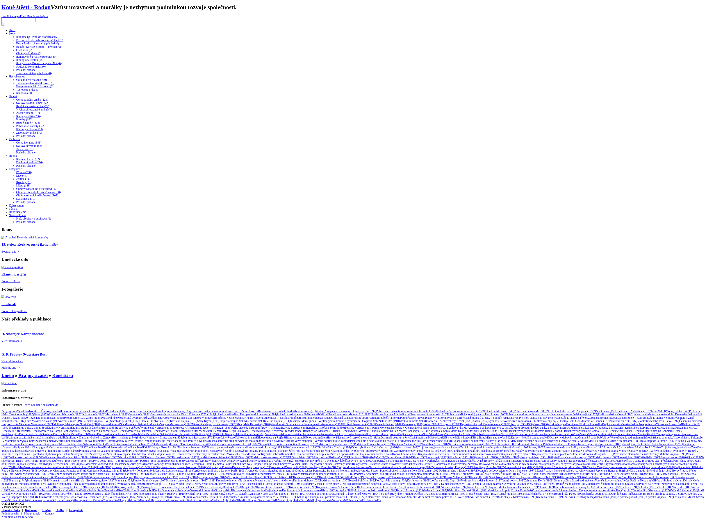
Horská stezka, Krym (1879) (272, 487)
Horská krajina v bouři (405, 454)
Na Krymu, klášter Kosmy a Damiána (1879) (511, 487)
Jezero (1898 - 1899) (84, 460)
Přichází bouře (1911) (597, 493)
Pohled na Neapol (637, 424)
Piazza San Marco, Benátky (659, 427)
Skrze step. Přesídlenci (661, 460)
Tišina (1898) (418, 457)
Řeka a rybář (647, 480)
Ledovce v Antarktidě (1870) (634, 411)
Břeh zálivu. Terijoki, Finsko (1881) (468, 490)
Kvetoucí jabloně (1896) (222, 457)
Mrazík (144, 417)
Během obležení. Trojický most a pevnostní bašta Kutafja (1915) (596, 490)
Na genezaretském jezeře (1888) (272, 473)
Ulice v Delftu (372, 500)
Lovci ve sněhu (593, 424)
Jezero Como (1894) (399, 457)
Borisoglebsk (136, 463)
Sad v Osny (596, 467)
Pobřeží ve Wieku (607, 437)
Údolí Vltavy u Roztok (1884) (160, 447)
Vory (598, 480)
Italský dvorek (116, 483)
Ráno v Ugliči (595, 447)
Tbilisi (127, 490)
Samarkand (264, 500)
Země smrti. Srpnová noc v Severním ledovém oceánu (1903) (307, 424)
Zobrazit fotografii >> (14, 311)
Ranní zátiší (63, 467)
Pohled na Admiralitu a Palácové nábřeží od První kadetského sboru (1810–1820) (324, 414)
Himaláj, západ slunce (63, 480)
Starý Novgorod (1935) (502, 477)
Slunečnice (26, 490)
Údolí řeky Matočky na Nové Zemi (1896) (76, 424)
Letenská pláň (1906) (258, 483)
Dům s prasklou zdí (30, 434)
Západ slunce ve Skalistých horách (668, 417)
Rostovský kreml (342, 463)
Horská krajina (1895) (510, 493)
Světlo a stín (454, 417)
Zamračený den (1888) (170, 460)
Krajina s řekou (458, 460)
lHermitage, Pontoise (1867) (323, 467)
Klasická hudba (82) (28, 159)
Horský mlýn (308, 460)
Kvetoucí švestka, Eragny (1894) (453, 467)
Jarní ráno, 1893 (683, 460)
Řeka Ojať (526, 473)
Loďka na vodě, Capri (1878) (447, 480)
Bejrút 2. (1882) (663, 470)
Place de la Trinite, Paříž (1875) (73, 477)
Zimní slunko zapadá (118, 454)
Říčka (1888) (243, 457)
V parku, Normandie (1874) (604, 473)
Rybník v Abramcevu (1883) (466, 473)
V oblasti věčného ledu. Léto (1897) (658, 421)
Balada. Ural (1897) (435, 490)
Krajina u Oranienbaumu (20, 483)
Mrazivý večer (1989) (509, 483)
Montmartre (524, 444)
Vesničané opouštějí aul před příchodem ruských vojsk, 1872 (223, 444)
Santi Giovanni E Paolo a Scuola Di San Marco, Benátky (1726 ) (389, 430)
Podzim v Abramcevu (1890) (371, 473)
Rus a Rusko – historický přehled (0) (37, 43)
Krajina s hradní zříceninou (434, 454)
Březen (276, 411)
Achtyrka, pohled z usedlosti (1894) (375, 490)
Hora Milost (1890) (455, 493)
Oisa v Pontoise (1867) (522, 470)
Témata (13, 208)
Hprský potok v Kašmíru (88, 500)
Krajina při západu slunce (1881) (603, 444)
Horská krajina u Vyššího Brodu (25, 463)
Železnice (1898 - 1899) (131, 457)
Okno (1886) (541, 424)
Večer (583, 434)
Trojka (102, 444)
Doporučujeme (17, 211)
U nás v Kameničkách (444, 483)
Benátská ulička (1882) (361, 480)
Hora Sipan (137, 490)
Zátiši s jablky (205, 434)
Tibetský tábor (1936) (572, 477)
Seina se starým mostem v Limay (325, 434)
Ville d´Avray (437, 434)
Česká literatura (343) (28, 142)
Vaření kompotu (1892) (122, 497)
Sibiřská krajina (156, 454)
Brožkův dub (521, 450)
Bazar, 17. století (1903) (410, 490)
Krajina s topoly (291, 490)
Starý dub (445, 450)
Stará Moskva (637, 447)
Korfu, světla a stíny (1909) (391, 480)
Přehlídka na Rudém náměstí (63, 450)
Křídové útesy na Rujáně (270, 437)
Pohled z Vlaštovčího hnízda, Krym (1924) (116, 493)
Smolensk (8, 304)
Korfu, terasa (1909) (418, 480)
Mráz (125, 411)
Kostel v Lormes (614, 434)
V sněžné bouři (138, 444)
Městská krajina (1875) (209, 473)
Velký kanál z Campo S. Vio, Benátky (596, 430)
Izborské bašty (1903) (431, 477)
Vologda (85, 450)
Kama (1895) (179, 497)
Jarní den (40, 483)
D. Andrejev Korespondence (22, 334)
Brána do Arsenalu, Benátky (473, 427)
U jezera (66, 411)
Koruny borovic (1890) (302, 487)
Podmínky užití (10, 513)
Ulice (646, 430)
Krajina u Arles (411, 440)
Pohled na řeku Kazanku (326, 450)
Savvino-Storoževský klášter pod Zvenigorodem (383, 450)
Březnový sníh (239, 490)
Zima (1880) (654, 473)
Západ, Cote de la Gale (636, 444)
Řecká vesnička (575, 424)
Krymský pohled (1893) (631, 497)
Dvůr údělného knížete (623, 493)
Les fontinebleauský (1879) (300, 444)
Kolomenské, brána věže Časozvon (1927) (390, 497)
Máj (104, 417)
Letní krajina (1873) (128, 477)
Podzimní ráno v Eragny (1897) (457, 470)
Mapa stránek (32, 513)
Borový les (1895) (588, 487)
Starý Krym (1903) (208, 421)
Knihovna (14, 139)
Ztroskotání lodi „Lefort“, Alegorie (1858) (570, 411)
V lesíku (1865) (647, 487)
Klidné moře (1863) (93, 414)
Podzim (92, 490)
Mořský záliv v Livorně (129, 440)
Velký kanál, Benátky (630, 430)
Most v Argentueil (188, 427)
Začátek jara (155, 417)
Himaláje (68, 500)
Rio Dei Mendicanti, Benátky (206, 430)
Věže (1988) (555, 483)
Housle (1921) (104, 467)
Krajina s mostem (511, 460)
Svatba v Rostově (390, 463)
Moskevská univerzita (34, 450)
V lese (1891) (630, 487)
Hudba (13, 155)
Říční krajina (441, 460)
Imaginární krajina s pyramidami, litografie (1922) (352, 421)
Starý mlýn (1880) (577, 473)
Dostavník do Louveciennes (492, 470)
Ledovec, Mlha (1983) (535, 483)
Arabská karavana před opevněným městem (232, 440)
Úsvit (38, 411)
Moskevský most (236, 454)
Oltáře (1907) (147, 421)
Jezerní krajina (256, 490)
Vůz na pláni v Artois (457, 434)
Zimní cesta (467, 450)
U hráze (455, 450)
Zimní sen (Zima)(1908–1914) (154, 497)
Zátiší (193, 434)
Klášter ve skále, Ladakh (150, 500)
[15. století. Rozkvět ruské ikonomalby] (24, 237)
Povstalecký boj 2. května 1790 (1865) (560, 421)
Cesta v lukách (620, 450)
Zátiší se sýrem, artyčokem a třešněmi (575, 463)
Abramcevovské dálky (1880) (318, 490)
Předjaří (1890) (378, 457)
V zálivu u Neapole (566, 460)
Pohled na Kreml (674, 480)
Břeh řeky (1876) (189, 477)
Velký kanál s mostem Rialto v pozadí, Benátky (546, 430)
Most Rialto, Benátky (630, 427)
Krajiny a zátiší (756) (28, 116)
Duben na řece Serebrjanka (188, 463)
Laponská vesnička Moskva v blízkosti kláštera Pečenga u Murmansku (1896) (146, 424)
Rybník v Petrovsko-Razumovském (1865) (513, 421)
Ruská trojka (113, 444)
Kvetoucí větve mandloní (298, 440)
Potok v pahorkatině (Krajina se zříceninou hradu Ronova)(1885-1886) (248, 447)
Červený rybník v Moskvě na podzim (235, 450)
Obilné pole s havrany (270, 440)
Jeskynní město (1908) (414, 421)
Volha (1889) (39, 460)
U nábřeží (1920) (135, 483)
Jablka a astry (178, 411)
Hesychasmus (17, 76)
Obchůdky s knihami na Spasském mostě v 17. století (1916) (260, 497)
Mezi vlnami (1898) (116, 414)
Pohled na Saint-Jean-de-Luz (538, 460)
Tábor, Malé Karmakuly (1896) (253, 424)
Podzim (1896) (148, 460)
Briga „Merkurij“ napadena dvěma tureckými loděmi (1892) (341, 411)
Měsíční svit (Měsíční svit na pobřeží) (528, 437)
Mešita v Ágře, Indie (224, 500)
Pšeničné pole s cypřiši (363, 440)
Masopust (587, 454)
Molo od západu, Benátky (603, 427)
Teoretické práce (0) (27, 89)
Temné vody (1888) (512, 480)
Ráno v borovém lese (565, 487)
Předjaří (659, 480)
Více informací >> (12, 341)
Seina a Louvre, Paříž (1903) (228, 470)
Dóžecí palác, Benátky (544, 427)
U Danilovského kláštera (445, 463)
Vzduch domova (570, 450)
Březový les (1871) (48, 487)
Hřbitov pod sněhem (315, 437)
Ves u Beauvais (274, 434)
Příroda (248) (24, 172)
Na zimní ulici (247, 480)
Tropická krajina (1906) (233, 421)
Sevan (100, 490)
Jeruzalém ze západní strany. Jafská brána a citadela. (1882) (81, 473)
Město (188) (23, 185)
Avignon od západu (19, 437)
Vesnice (188, 460)
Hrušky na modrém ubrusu (216, 411)
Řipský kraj (256, 460)
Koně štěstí (62, 375)
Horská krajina (359, 454)
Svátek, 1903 (520, 447)
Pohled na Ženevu (101, 437)
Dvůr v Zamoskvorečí (245, 411)
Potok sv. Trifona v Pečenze (181, 454)
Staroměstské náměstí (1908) (371, 483)
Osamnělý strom (587, 437)
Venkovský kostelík (238, 460)
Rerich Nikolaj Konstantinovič (40, 404)
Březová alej (265, 411)
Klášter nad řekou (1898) (130, 473)
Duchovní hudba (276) (29, 162)
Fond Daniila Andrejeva (34, 16)
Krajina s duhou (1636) (306, 480)
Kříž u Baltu (478, 437)
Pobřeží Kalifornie (389, 417)
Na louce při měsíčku (501, 450)
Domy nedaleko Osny (616, 467)
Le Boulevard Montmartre (338, 470)
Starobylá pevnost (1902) (124, 421)
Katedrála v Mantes (635, 434)
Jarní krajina (163, 411)
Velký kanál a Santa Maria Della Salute (449, 430)
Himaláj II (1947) (479, 477)
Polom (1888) (545, 487)
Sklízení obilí (90, 444)
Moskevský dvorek (129, 417)
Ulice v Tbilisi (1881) (280, 477)
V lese (576, 434)
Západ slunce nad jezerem (603, 417)
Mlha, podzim (320, 457)
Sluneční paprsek (81, 411)
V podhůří (496, 417)
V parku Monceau (380, 427)
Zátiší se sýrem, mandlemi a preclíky (532, 463)
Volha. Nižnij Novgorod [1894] (441, 424)
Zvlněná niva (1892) (197, 493)
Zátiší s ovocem (249, 434)
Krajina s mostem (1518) (50, 417)
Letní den (14, 490)
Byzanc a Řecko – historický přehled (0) (39, 40)
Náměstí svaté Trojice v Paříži (484, 460)
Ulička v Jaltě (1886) (300, 457)
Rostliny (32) (23, 182)
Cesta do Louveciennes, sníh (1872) (176, 470)
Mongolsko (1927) (104, 480)
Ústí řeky (484, 417)
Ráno (67, 437)
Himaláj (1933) (124, 480)
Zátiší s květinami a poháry (630, 463)
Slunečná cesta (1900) (104, 477)
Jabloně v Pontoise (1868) (140, 470)
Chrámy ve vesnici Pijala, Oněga (297, 463)
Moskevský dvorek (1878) (238, 473)
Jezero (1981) (480, 483)
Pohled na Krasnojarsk (626, 483)
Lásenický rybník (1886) (304, 447)
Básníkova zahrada (339, 440)
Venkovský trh (654, 454)
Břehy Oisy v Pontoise (219, 467)
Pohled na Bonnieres (661, 430)
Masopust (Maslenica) (168, 444)
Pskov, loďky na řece (575, 447)
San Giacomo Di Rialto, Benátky (332, 430)
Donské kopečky (154, 463)
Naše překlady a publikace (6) (33, 218)
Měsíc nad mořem (495, 437)
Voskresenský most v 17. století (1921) (231, 493)
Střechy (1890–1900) (521, 424)
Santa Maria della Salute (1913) (483, 480)
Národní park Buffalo (298, 417)
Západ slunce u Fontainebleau (567, 444)
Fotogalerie (15, 169)
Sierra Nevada (417, 417)
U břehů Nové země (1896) (359, 424)
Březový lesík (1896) (129, 487)
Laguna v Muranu (185, 473)
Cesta (211, 450)
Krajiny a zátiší (33, 375)
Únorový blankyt (51, 411)
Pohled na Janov (540, 434)
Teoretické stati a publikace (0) (34, 73)
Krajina (240, 417)
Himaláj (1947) (18, 480)
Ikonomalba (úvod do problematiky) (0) (39, 36)
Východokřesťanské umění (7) (34, 109)
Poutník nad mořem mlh (632, 437)
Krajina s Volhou (685, 440)
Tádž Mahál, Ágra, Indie (285, 500)
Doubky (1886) (232, 487)
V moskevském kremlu (545, 490)
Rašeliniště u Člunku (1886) (334, 447)
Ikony (12, 33)
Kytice (15, 434)
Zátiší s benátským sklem (660, 463)
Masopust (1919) (603, 454)
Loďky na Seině (126, 427)
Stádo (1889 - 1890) (85, 457)
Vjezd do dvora (26, 411)
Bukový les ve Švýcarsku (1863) (160, 487)
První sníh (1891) (439, 473)
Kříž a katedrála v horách (456, 437)
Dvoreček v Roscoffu (225, 437)
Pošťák (151, 444)
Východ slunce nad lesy (534, 417)
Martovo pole (200, 450)
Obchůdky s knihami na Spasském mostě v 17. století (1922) (330, 497)
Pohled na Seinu (400, 460)
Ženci (596, 460)
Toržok (649, 447)
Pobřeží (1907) (16, 421)
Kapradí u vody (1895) (579, 457)
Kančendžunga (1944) (306, 477)
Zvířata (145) (23, 178)
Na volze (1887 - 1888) (109, 460)
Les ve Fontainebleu (294, 434)
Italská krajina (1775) (585, 414)
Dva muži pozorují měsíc (395, 437)
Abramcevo (300, 411)
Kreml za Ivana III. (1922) (551, 497)
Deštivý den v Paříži (422, 460)
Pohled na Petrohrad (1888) (530, 411)
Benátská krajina (40, 437)
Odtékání (483, 450)
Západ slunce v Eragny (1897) (416, 467)
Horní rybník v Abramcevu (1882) (27, 473)
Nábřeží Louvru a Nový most (354, 460)
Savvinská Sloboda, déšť (425, 450)
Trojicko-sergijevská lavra (475, 447)
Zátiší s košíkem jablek (226, 434)
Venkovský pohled (611, 480)
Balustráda (287, 411)
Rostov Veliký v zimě (616, 447)
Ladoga (492, 483)
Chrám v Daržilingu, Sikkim (119, 500)
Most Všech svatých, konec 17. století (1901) (280, 493)
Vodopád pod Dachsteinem (113, 463)
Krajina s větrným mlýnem (516, 454)
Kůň (46, 444)
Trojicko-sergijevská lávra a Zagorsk (439, 447)
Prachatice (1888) (408, 447)
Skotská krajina (247, 437)
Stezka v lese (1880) (610, 487)
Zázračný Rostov (477, 463)
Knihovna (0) (24, 93)
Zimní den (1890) (107, 457)
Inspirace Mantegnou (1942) (306, 421)
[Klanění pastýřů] (12, 267)
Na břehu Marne (143, 434)
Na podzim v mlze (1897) (316, 483)
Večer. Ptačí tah (631, 480)
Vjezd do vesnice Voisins (354, 467)
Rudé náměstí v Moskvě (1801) (616, 414)
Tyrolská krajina (470, 417)
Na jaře (584, 450)
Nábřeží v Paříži (540, 444)
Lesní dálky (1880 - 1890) (492, 457)
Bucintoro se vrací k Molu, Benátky (510, 427)
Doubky (218, 487)
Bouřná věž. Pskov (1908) (569, 493)
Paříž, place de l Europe (245, 427)
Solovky (500, 463)
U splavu (68, 457)
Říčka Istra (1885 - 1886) (462, 457)
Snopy (562, 457)
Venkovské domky (201, 490)
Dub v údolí (57, 437)
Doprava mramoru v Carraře (98, 440)
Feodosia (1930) (256, 421)
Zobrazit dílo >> (10, 251)
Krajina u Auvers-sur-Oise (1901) (159, 477)
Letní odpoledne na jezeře (158, 440)
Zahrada (393, 467)
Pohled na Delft (355, 500)
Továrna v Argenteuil (357, 427)
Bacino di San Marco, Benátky (439, 427)
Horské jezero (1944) (380, 477)
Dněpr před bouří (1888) (23, 497)
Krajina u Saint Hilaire (687, 467)
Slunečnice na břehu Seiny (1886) (325, 427)
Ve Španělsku (605, 483)
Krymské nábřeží (271, 454)
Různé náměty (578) (28, 122)
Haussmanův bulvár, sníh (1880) (28, 427)
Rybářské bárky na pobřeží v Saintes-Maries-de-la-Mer (483, 440)
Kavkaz (53, 444)
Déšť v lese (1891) (190, 487)
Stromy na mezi (80, 454)
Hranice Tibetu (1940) (547, 477)
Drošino (168, 463)
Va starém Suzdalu (635, 454)
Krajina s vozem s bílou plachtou (551, 454)
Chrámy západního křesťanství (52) (36, 188)
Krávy (261, 434)
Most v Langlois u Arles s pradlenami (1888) (614, 440)
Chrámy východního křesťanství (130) (38, 192)
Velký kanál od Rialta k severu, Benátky (495, 430)
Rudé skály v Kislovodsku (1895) (516, 497)
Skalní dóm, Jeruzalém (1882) (549, 473)
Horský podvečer (205, 417)
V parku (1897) (684, 487)
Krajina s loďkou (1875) (213, 477)
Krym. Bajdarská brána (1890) (599, 497)
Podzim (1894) (131, 460)
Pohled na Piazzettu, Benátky (145, 430)
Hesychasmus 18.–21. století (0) (34, 86)
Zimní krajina (94, 417)
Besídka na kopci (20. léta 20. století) (510, 490)
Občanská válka (340, 417)
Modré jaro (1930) (75, 417)
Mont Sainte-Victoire (165, 434)
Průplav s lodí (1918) (157, 483)
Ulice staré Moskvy (281, 480)
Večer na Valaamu (100, 450)
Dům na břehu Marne (65, 434)
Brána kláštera (80, 483)
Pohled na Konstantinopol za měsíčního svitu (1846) (406, 411)
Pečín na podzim (221, 490)
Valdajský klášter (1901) (684, 490)
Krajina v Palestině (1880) (160, 473)
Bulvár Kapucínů (320, 454)
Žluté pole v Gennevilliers (406, 427)
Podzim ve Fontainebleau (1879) (335, 444)
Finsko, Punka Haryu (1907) (149, 480)
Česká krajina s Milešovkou (426, 437)
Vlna (517, 417)
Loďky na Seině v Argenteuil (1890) (157, 427)
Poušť (196, 460)
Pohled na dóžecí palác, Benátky (109, 430)
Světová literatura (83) (29, 145)
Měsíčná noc (253, 454)
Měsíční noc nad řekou (299, 450)
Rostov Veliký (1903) (456, 477)
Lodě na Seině (95, 447)
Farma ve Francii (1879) (597, 421)
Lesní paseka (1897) (455, 487)
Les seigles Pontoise (311, 470)
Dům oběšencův (87, 434)
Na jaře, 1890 (607, 460)
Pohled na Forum (521, 434)
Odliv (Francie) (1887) (624, 421)
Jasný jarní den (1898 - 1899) (537, 457)
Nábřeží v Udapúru (247, 500)
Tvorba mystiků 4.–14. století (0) (35, 83)
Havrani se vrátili (55, 483)
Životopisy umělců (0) (29, 132)
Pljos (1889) (694, 457)
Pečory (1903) (359, 477)
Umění (13, 96)
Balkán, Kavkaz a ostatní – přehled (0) (38, 46)
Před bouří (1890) (359, 457)
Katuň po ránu (269, 463)
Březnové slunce (553, 447)
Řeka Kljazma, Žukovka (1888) (501, 473)
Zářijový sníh (9, 411)
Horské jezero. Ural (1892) (482, 493)
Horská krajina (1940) (97, 421)
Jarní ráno (112, 417)
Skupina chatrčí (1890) (389, 440)
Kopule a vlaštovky (501, 447)
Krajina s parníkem (52, 457)
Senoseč (652, 424)
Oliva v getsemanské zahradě (308, 473)
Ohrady (688, 480)
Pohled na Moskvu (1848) (499, 411)
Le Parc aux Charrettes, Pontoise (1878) (61, 470)
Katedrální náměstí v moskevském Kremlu (659, 414)
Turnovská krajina (52, 490)
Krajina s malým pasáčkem (413, 434)
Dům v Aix (183, 434)
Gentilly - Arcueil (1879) (436, 444)
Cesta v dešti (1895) (180, 483)
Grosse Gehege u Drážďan (365, 437)
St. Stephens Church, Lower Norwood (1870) (179, 467)
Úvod (12, 30)
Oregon (374, 417)
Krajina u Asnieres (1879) (407, 444)
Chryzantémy (193, 411)
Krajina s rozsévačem (614, 424)
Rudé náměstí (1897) (485, 497)
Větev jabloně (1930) (78, 493)
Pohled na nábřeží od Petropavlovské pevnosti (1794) (246, 414)
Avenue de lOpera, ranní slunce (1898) (651, 467)
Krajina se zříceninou (56, 463)
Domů (184, 444)
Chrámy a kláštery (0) (28, 53)
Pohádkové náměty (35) (30, 126)
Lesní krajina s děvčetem (83, 463)
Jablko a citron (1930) (83, 467)
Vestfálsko (508, 417)
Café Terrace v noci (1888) (436, 440)
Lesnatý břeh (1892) (630, 457)
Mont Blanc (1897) (20, 460)
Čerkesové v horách (32, 444)
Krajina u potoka (31, 454)
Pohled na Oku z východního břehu (408, 473)
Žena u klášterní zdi (574, 483)
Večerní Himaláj (627, 477)
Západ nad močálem (583, 480)
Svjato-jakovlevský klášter (416, 463)
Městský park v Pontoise (549, 470)
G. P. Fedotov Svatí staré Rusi (24, 354)
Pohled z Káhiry (197, 440)
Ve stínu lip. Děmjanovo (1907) (651, 490)
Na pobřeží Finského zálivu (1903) (248, 477)
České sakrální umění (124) (32, 99)
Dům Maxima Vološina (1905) (43, 421)
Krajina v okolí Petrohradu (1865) (424, 487)
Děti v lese (207, 487)
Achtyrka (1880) (344, 490)
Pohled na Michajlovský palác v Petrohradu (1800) (476, 414)
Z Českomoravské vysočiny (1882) (67, 447)
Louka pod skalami (60, 454)
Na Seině (506, 434)
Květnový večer (137, 411)
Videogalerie (16, 205)
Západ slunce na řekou (575, 417)
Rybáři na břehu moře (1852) (65, 414)
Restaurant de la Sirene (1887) (657, 440)
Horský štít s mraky (338, 437)
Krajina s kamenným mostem (484, 454)
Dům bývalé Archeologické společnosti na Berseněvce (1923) (73, 497)
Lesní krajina (278, 450)
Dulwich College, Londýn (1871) (251, 467)
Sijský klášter (98, 411)
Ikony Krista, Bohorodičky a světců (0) (39, 63)
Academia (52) (24, 149)
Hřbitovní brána (294, 437)
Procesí (24, 477)
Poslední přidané (25, 69)
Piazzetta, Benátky (30, 430)
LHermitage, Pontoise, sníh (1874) (105, 470)
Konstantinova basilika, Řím (361, 434)
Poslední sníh (114, 411)
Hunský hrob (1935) (331, 477)
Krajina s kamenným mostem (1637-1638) (191, 480)
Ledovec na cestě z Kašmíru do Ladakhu (188, 500)
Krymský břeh (208, 460)
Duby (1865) (248, 487)
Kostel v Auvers (579, 440)
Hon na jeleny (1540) (124, 437)
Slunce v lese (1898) (343, 483)
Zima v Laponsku (340, 454)
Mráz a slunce (324, 463)
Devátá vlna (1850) (606, 411)
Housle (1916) (137, 467)
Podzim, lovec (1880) (605, 457)
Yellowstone (555, 417)
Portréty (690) (24, 119)
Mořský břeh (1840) (677, 411)
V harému (591, 483)
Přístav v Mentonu (326, 460)
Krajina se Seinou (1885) (192, 447)
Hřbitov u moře (458, 454)
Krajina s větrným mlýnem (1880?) (471, 444)
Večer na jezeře (595, 434)
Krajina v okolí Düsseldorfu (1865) (383, 487)
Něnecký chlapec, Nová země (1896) (213, 424)
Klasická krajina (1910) (183, 421)
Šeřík (79, 440)
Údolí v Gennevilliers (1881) (666, 444)
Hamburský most (381, 460)
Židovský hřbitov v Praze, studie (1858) (160, 437)
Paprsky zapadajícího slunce (178, 417)
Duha (384, 421)
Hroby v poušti (525, 477)
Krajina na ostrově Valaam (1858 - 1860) (339, 487)
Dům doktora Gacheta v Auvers (115, 434)
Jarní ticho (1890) (56, 493)
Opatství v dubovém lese (564, 437)
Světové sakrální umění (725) (33, 102)
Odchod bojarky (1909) (320, 493)
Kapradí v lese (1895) (184, 457)
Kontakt (49, 513)
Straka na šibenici (667, 424)
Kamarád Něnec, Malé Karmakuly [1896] (399, 424)
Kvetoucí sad (204, 470)
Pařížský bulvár (206, 454)
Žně (680, 424)
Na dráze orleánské (115, 447)
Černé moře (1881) (139, 414)
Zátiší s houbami (66, 440)
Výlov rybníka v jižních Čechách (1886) (374, 447)
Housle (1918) (121, 467)
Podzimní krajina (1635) (334, 480)
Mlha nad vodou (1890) (673, 457)
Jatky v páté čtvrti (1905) (231, 483)
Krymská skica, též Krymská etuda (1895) (484, 424)
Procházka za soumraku (659, 437)
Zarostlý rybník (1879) (633, 473)
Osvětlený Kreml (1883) (458, 421)
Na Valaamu (173, 450)
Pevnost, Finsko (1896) (158, 457)
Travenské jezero (291, 460)
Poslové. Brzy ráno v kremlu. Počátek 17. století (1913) (411, 493)
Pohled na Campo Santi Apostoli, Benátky (65, 430)
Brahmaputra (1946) (38, 480)
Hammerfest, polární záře (295, 454)
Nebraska (316, 417)
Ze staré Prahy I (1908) (401, 483)
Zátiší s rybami (605, 463)
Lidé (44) (21, 175)
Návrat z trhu (262, 480)
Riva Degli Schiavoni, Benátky (241, 430)
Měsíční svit (348, 450)
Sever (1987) (464, 483)
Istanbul (148, 490)
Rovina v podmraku (600, 450)
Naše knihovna (17, 215)
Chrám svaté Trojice (249, 463)
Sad (557, 457)
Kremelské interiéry (227, 480)
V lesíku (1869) (665, 487)
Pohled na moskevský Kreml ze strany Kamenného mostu (539, 414)
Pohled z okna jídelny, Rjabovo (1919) (163, 493)
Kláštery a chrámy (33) (29, 129)
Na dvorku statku (379, 467)
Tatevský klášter (113, 490)
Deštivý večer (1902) (204, 483)
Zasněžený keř (97, 454)
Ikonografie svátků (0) (29, 59)
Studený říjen (585, 460)
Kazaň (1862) (480, 421)
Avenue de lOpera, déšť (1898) (523, 467)
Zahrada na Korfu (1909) (538, 480)
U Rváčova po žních (658, 450)
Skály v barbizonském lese (485, 434)
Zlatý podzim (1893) (673, 473)
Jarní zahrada (553, 450)
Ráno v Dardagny (80, 437)
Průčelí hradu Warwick (175, 430)
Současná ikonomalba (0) (31, 66)
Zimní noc (374, 454)
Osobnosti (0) (24, 50)
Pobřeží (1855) (435, 421)
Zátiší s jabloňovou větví (23, 467)
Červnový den (423, 483)
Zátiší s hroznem (47, 467)
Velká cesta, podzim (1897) (25, 457)
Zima (568, 480)
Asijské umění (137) (28, 112)
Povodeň (202, 457)
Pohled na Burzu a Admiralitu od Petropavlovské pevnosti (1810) (409, 414)
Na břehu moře (476, 487)
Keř (10, 454)
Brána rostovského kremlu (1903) (656, 477)
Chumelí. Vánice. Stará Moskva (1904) (356, 493)
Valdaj (463, 463)
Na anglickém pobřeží (271, 444)
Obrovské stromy (360, 417)
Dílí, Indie (57, 500)
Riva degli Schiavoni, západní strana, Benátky (286, 430)
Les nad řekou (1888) (59, 460)
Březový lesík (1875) (72, 487)
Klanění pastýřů (13, 274)
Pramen (619, 460)
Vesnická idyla (537, 450)
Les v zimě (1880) (436, 457)
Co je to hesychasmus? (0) (31, 79)
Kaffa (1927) (162, 421)
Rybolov (222, 460)
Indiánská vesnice (225, 417)
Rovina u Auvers (560, 440)
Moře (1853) (658, 411)
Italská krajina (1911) (278, 421)
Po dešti (133, 450)
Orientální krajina (98, 483)
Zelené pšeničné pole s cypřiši (532, 440)
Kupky (45, 454)
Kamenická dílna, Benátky (572, 427)
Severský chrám (119, 450)
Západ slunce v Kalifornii (633, 417)
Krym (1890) (574, 497)
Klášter (347, 477)
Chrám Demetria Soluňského (221, 463)
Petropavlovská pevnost (152, 450)
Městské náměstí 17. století (538, 493)
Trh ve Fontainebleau (70, 444)
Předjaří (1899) (650, 457)
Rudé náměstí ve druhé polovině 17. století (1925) (444, 497)
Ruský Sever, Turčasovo (366, 463)
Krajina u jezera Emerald (258, 417)
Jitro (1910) (394, 421)
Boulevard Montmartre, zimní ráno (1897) (565, 467)
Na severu (186, 450)
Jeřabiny (151, 411)
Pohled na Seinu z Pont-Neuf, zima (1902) (414, 470)
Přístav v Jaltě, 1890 (636, 460)
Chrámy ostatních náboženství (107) (37, 195)
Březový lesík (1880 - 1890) (100, 487)
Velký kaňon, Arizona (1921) (601, 477)
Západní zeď (180, 440)
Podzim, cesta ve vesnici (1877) (269, 457)
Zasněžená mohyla (46, 440)
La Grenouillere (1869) (41, 477)
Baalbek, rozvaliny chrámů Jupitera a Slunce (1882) (594, 470)
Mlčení (491, 463)
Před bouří (386, 454)
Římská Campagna (657, 434)
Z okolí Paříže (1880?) (504, 444)
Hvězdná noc (320, 440)
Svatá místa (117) (26, 198)
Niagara (326, 417)
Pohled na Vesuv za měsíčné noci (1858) (460, 411)
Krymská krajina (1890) (659, 497)
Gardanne (47, 434)
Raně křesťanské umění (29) (32, 106)
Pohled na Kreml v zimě (653, 483)
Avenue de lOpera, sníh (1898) (289, 467)
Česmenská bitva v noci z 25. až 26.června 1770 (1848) (182, 414)
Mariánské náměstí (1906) (286, 483)
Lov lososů (279, 417)
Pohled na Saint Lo (561, 434)
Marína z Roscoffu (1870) (198, 437)
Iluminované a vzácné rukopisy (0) (36, 56)
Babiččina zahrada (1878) (639, 470)
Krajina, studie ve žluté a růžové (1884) (94, 427)
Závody (125, 444)
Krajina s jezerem (388, 434)
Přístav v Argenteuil (270, 427)
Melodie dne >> (10, 367)
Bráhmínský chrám (41, 500)
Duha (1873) (41, 414)
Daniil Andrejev (10, 16)
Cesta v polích (637, 450)
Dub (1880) (513, 457)
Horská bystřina (272, 460)
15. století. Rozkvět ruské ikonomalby (29, 244)
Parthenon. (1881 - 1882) (339, 473)
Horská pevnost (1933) (405, 477)
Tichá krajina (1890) (674, 454)
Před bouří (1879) (338, 457)
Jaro (259, 450)
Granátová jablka (171, 490)
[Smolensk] (8, 296)
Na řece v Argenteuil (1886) (215, 427)
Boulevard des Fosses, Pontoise (371, 470)
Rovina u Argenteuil (293, 427)
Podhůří (404, 417)
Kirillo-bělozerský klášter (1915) (206, 497)
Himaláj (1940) (85, 480)
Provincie (618, 454)
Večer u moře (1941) (73, 421)
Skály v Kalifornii (436, 417)
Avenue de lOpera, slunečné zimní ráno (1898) (272, 470)
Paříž (218, 454)
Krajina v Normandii (59, 427)
